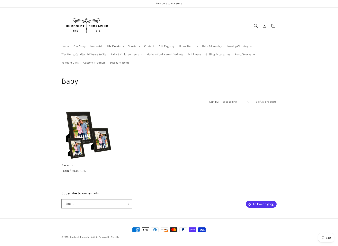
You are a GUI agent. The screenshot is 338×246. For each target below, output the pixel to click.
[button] (115, 46)
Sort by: (214, 101)
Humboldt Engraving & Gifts (83, 237)
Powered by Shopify (109, 237)
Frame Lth (67, 165)
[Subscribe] (127, 204)
